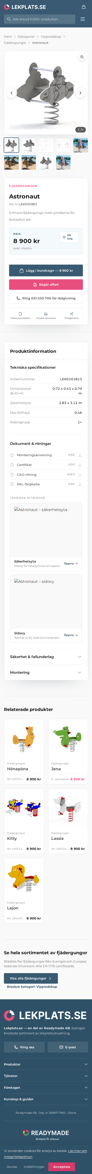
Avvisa (12, 1167)
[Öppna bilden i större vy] (46, 93)
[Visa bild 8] (46, 162)
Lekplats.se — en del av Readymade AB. (37, 1028)
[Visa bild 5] (80, 145)
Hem (8, 36)
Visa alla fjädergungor (28, 978)
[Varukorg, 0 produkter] (83, 6)
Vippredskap (51, 36)
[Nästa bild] (80, 92)
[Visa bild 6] (11, 162)
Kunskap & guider (18, 1099)
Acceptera (61, 1167)
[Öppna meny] (82, 19)
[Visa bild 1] (11, 145)
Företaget (12, 1087)
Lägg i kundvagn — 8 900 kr (49, 270)
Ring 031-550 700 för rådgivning (49, 298)
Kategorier (26, 36)
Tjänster (10, 1076)
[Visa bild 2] (28, 145)
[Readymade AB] (46, 1134)
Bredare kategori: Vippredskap (32, 987)
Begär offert (49, 284)
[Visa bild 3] (46, 145)
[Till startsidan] (25, 7)
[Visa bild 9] (63, 162)
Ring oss (27, 1047)
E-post (70, 1047)
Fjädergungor (15, 43)
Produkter (12, 1064)
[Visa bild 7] (28, 162)
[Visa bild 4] (63, 145)
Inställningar (34, 1167)
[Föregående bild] (11, 92)
